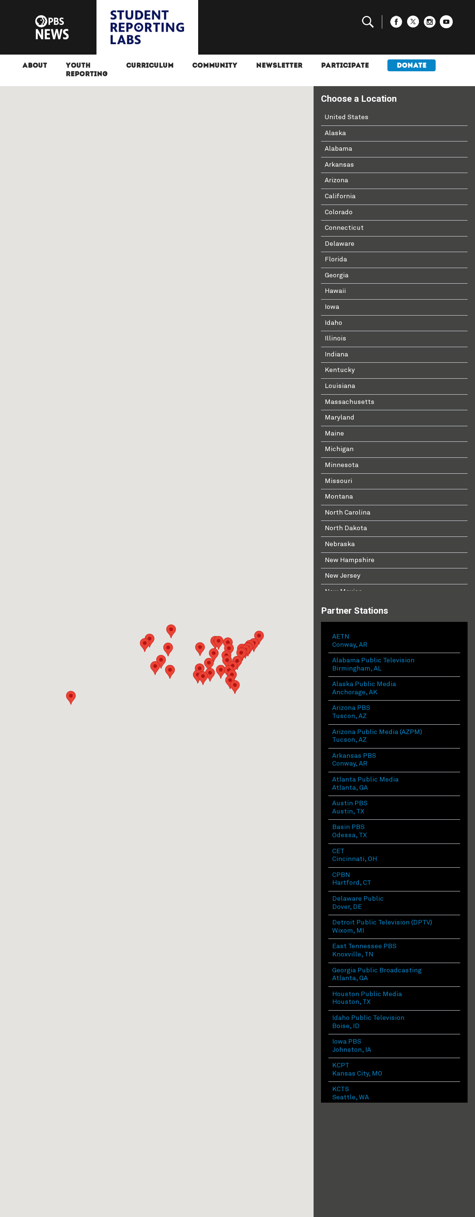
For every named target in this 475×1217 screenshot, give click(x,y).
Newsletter (279, 66)
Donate (411, 66)
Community (215, 66)
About (34, 66)
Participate (345, 66)
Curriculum (150, 66)
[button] (221, 672)
